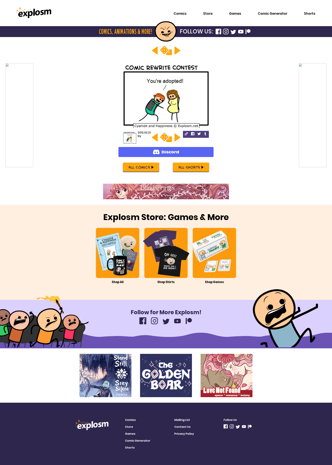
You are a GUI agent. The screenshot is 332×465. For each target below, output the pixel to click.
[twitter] (199, 134)
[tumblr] (205, 134)
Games (235, 13)
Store (208, 13)
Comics (180, 13)
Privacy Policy (184, 434)
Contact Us (182, 427)
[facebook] (192, 134)
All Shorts (189, 167)
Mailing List (182, 420)
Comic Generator (272, 13)
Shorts (309, 13)
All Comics (139, 167)
